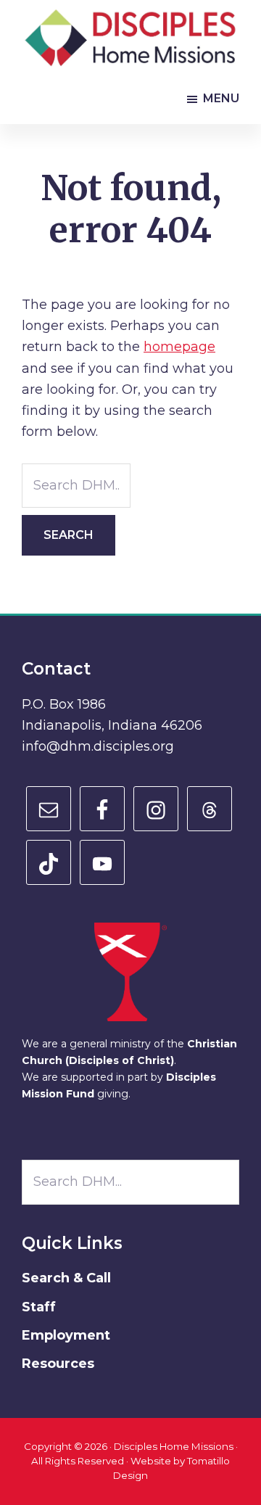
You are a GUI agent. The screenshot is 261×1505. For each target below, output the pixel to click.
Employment (66, 1335)
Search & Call (66, 1278)
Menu (221, 98)
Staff (39, 1307)
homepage (179, 347)
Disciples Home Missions (173, 1446)
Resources (58, 1364)
